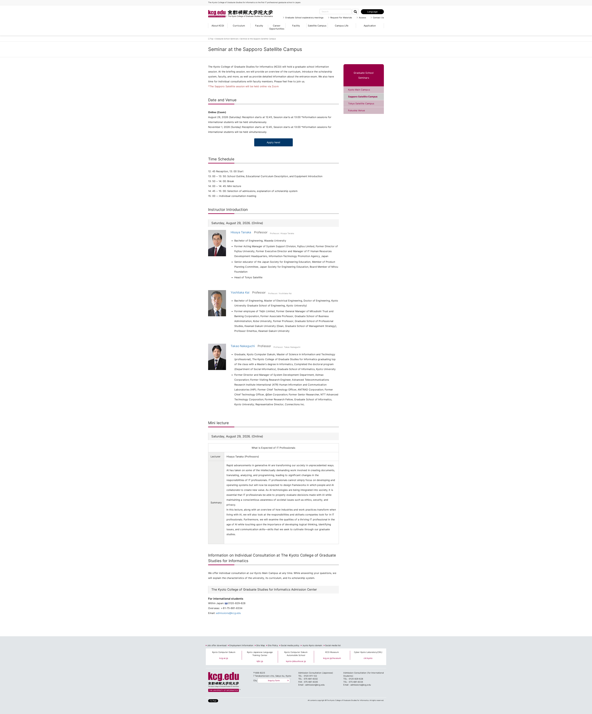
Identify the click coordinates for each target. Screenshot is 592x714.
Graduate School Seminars (226, 39)
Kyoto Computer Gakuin (223, 652)
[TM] (237, 10)
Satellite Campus (317, 25)
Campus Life (341, 25)
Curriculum (239, 25)
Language (372, 11)
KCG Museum (332, 652)
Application (370, 25)
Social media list (333, 645)
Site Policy (273, 645)
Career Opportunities (276, 27)
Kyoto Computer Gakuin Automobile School (296, 653)
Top (211, 39)
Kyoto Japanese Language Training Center (260, 653)
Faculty (259, 25)
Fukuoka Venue (356, 110)
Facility (296, 25)
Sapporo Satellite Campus (363, 96)
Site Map (260, 645)
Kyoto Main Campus (359, 89)
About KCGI (218, 25)
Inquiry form (274, 680)
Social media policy (290, 645)
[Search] (355, 11)
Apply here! (273, 142)
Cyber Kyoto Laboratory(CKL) (368, 652)
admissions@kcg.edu (228, 613)
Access (362, 17)
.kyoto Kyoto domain (312, 645)
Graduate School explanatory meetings (304, 17)
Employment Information (241, 645)
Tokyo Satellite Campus (361, 103)
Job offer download (216, 645)
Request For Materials (341, 17)
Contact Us (378, 17)
